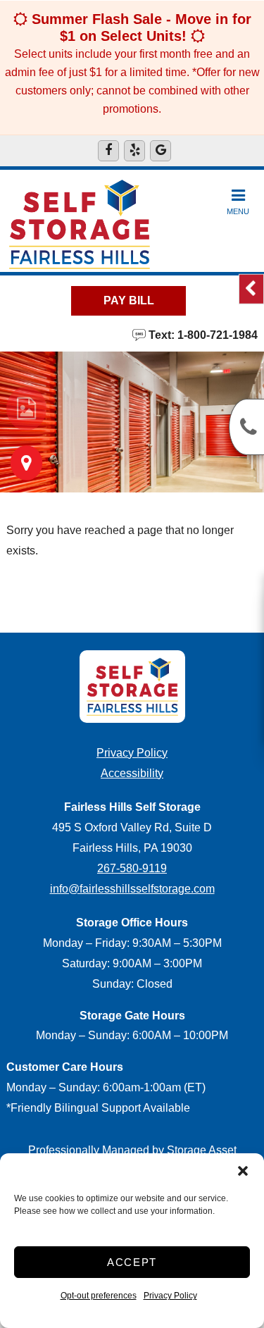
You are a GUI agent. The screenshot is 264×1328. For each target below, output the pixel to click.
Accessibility (132, 773)
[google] (160, 150)
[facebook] (108, 150)
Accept (132, 1262)
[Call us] (246, 427)
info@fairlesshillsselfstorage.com (132, 889)
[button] (243, 1171)
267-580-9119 (132, 868)
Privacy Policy (170, 1296)
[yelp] (134, 150)
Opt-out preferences (99, 1296)
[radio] (26, 408)
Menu (238, 211)
